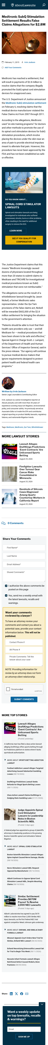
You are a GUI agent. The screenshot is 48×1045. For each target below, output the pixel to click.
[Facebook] (21, 993)
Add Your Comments (13, 67)
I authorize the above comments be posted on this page (26, 587)
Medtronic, (19, 427)
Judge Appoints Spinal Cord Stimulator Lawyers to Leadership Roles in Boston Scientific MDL (30, 816)
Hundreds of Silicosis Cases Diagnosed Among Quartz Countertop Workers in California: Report (32, 495)
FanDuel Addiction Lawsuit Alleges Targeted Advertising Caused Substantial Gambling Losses (25, 771)
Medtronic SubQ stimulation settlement (26, 103)
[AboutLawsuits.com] (23, 5)
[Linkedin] (11, 993)
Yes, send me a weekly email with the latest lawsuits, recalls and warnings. (25, 599)
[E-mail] (26, 993)
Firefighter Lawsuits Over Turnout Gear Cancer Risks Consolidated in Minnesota (30, 472)
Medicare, (10, 427)
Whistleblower (37, 427)
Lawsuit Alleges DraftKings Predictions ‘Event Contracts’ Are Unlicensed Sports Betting (32, 450)
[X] (16, 993)
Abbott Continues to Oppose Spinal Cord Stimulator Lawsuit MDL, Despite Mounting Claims (24, 881)
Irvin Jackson (29, 62)
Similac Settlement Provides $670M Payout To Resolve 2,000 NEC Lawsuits (29, 900)
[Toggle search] (43, 4)
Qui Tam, (27, 427)
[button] (24, 240)
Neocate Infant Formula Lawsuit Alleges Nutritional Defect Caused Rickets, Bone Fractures (23, 962)
